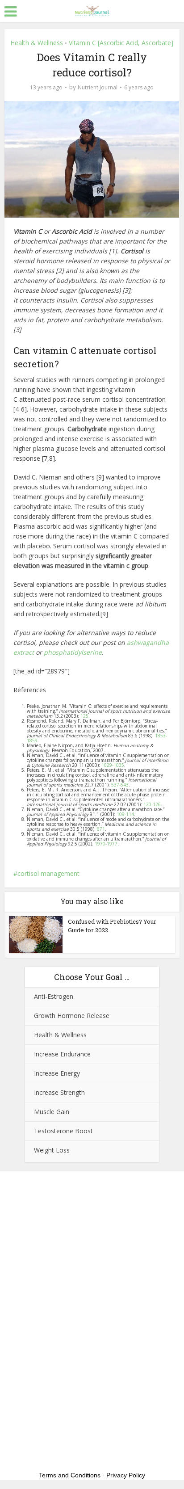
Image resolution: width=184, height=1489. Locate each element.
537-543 (120, 785)
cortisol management (48, 873)
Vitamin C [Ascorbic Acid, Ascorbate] (121, 42)
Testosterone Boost (63, 1131)
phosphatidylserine (73, 652)
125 (83, 716)
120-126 (152, 804)
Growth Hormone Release (71, 1015)
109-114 (125, 814)
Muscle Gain (51, 1111)
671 (101, 829)
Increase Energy (57, 1073)
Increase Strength (59, 1092)
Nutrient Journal (97, 87)
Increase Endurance (62, 1054)
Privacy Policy (125, 1475)
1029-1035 (112, 765)
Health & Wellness (36, 42)
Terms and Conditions (69, 1475)
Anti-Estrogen (53, 996)
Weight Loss (52, 1150)
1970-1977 (106, 844)
